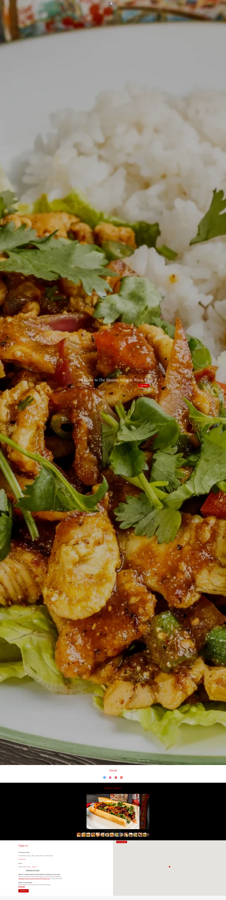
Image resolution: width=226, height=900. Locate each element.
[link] (113, 3)
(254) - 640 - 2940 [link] (143, 761)
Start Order (143, 385)
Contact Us (23, 890)
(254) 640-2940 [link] (21, 859)
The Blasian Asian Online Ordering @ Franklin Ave (34, 879)
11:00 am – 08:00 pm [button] (31, 867)
